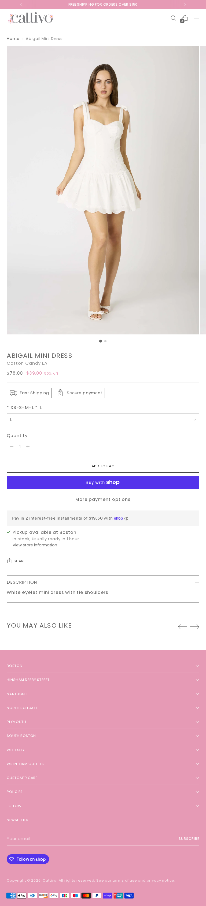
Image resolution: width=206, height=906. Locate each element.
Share (19, 561)
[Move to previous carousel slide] (182, 626)
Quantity (17, 436)
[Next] (185, 4)
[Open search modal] (173, 18)
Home (13, 38)
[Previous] (21, 4)
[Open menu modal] (196, 18)
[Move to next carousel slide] (194, 626)
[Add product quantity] (28, 446)
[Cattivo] (31, 18)
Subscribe (189, 838)
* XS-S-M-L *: (24, 407)
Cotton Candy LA (27, 363)
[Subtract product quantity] (12, 446)
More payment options (103, 499)
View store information (35, 545)
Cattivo (50, 880)
